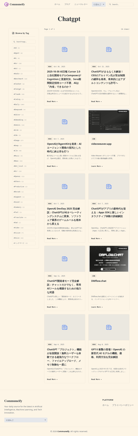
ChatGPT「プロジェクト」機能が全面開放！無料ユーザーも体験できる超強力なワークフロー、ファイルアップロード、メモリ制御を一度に (64, 357)
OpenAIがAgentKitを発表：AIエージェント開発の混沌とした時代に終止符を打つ (64, 147)
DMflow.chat (98, 280)
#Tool (18, 212)
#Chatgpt (19, 89)
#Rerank (19, 192)
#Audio (18, 74)
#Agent (18, 53)
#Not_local (20, 166)
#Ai (17, 58)
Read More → (52, 101)
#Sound (18, 202)
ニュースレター (81, 4)
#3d (17, 48)
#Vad (17, 223)
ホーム (57, 4)
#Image (19, 140)
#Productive (20, 187)
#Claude (19, 94)
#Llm (18, 151)
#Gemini (19, 125)
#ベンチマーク (21, 243)
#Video (19, 228)
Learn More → (97, 166)
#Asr (18, 63)
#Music (18, 156)
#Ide (17, 135)
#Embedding (20, 120)
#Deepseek (20, 110)
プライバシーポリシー (123, 405)
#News (18, 161)
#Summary (19, 207)
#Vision (19, 233)
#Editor (19, 115)
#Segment (19, 197)
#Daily (19, 104)
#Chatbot (19, 84)
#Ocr (18, 171)
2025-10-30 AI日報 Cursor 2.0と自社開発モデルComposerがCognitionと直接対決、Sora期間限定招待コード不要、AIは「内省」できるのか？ (64, 79)
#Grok (18, 130)
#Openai (19, 176)
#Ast (17, 68)
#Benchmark (20, 79)
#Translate (20, 217)
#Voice (19, 238)
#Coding (19, 99)
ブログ (67, 4)
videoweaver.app (101, 143)
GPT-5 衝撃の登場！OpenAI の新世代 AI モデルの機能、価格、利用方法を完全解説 (108, 353)
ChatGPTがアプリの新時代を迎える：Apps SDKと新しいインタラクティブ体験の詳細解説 (108, 212)
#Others (19, 181)
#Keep (18, 146)
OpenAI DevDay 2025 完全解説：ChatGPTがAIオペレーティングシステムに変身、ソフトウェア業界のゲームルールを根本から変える (64, 216)
